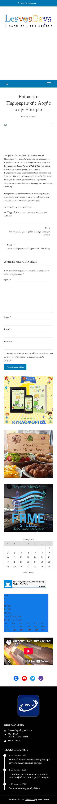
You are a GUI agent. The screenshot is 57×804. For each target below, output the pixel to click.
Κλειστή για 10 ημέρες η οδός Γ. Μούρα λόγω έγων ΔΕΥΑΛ (29, 231)
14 (35, 557)
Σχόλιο (7, 279)
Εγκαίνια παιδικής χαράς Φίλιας (24, 788)
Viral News (30, 800)
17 (8, 562)
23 (49, 562)
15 (42, 557)
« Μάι (25, 572)
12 (21, 557)
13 (28, 557)
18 (14, 562)
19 (21, 562)
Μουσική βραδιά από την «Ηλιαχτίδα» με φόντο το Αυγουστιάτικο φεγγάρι (29, 761)
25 (14, 566)
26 (21, 566)
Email (8, 329)
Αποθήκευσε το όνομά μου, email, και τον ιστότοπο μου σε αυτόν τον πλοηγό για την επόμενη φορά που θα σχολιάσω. (28, 356)
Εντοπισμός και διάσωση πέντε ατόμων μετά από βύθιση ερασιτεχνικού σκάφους (29, 775)
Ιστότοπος (8, 341)
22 (42, 562)
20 (28, 562)
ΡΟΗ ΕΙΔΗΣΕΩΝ (24, 207)
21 (35, 562)
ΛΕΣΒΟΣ (22, 212)
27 (28, 566)
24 (7, 566)
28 (35, 566)
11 (14, 557)
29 (42, 566)
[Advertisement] (28, 57)
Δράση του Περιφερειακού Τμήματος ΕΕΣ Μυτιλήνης (28, 247)
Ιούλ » (31, 572)
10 (8, 557)
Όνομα (7, 317)
